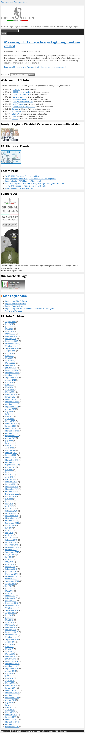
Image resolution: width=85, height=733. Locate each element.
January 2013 (10, 717)
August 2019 (10, 525)
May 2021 (9, 474)
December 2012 (11, 719)
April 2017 (9, 593)
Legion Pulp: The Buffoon (16, 301)
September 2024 (12, 377)
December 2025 (11, 341)
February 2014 (11, 685)
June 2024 (9, 385)
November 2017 (12, 576)
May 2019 (9, 532)
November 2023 (12, 402)
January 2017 (10, 600)
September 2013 (12, 697)
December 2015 (11, 632)
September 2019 (12, 523)
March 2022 (10, 450)
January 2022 (10, 455)
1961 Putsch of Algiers (22, 92)
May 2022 (9, 445)
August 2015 (10, 642)
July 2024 (9, 382)
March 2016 (10, 625)
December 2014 (11, 661)
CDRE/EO (16, 89)
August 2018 (10, 554)
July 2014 (9, 673)
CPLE (14, 116)
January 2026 (10, 338)
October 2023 (10, 404)
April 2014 (9, 680)
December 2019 (11, 516)
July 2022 (9, 440)
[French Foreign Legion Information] (17, 21)
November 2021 (12, 460)
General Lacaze (19, 97)
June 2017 (9, 588)
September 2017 (12, 581)
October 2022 (10, 433)
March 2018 (10, 566)
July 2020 (9, 499)
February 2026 (11, 336)
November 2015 (12, 634)
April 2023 (9, 418)
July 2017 (9, 586)
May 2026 (9, 329)
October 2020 (10, 491)
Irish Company (19, 104)
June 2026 (9, 326)
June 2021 (9, 472)
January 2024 (10, 397)
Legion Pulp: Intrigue (14, 306)
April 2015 (9, 651)
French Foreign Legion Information (38, 731)
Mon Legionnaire (15, 296)
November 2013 (12, 693)
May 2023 (9, 416)
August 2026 (10, 321)
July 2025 (9, 353)
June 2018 (9, 559)
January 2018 (10, 571)
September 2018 (12, 552)
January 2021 (10, 484)
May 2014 (9, 678)
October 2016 (10, 608)
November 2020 (12, 489)
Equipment (16, 111)
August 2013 (10, 700)
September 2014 (12, 668)
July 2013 (9, 702)
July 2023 (9, 411)
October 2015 (10, 637)
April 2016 (9, 622)
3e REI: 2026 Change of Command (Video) (22, 176)
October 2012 (10, 724)
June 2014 (9, 676)
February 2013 (11, 714)
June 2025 (9, 355)
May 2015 (9, 649)
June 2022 (9, 443)
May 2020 (9, 503)
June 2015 (9, 646)
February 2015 (11, 656)
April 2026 (9, 331)
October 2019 (10, 520)
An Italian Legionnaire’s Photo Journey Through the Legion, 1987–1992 (35, 183)
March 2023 (10, 421)
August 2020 (10, 496)
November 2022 (12, 431)
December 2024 (11, 370)
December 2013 (11, 690)
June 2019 (9, 530)
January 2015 (10, 659)
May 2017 (9, 591)
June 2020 (9, 501)
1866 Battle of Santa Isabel (24, 106)
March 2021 (10, 479)
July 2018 (9, 557)
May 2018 (9, 562)
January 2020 (10, 513)
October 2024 (10, 375)
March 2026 (10, 334)
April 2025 (9, 360)
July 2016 (9, 615)
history (37, 51)
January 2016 (10, 629)
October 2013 (10, 695)
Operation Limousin (21, 94)
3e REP (15, 119)
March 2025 (10, 363)
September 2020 (12, 494)
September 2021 (12, 465)
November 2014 (12, 663)
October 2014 (10, 666)
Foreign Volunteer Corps (23, 102)
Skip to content (7, 2)
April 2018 (9, 564)
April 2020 (9, 506)
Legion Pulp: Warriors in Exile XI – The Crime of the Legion (29, 308)
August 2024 (10, 380)
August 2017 (10, 583)
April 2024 (9, 389)
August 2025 (10, 351)
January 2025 (10, 368)
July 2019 (9, 528)
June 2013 (9, 705)
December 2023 (11, 399)
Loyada (15, 109)
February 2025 (11, 365)
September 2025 (12, 348)
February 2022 (11, 452)
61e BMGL (16, 114)
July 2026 (9, 324)
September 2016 (12, 610)
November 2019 (12, 518)
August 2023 (10, 409)
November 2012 (12, 722)
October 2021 (10, 462)
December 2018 (11, 545)
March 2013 (10, 712)
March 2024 (10, 392)
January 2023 (10, 426)
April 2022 (9, 448)
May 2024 (9, 387)
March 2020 (10, 508)
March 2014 (10, 683)
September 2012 (12, 727)
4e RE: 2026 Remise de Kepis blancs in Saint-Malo (25, 186)
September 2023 (12, 406)
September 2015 (12, 639)
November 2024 (12, 372)
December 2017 (11, 574)
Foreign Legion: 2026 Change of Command (23, 181)
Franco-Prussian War (21, 99)
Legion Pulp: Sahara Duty (15, 303)
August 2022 (10, 438)
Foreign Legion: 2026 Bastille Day (19, 188)
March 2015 (10, 654)
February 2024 (11, 394)
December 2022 (11, 428)
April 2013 (9, 710)
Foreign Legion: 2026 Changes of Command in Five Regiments (30, 178)
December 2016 (11, 603)
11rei (31, 51)
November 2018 (12, 547)
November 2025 (12, 343)
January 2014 (10, 688)
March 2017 (10, 596)
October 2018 (10, 549)
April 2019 (9, 535)
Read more (35, 67)
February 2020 (11, 511)
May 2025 (9, 358)
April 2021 (9, 477)
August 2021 (10, 467)
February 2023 (11, 423)
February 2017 (11, 598)
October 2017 (10, 579)
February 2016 (11, 627)
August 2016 (10, 613)
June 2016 (9, 617)
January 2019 (10, 542)
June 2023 (9, 414)
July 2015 (9, 644)
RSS (56, 731)
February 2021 (11, 482)
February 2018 (11, 569)
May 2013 (9, 707)
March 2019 (10, 537)
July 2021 (9, 469)
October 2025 (10, 346)
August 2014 (10, 671)
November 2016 (12, 605)
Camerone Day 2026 (13, 311)
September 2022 (12, 435)
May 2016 (9, 620)
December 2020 (11, 486)
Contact (63, 731)
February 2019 (11, 540)
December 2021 (11, 457)
